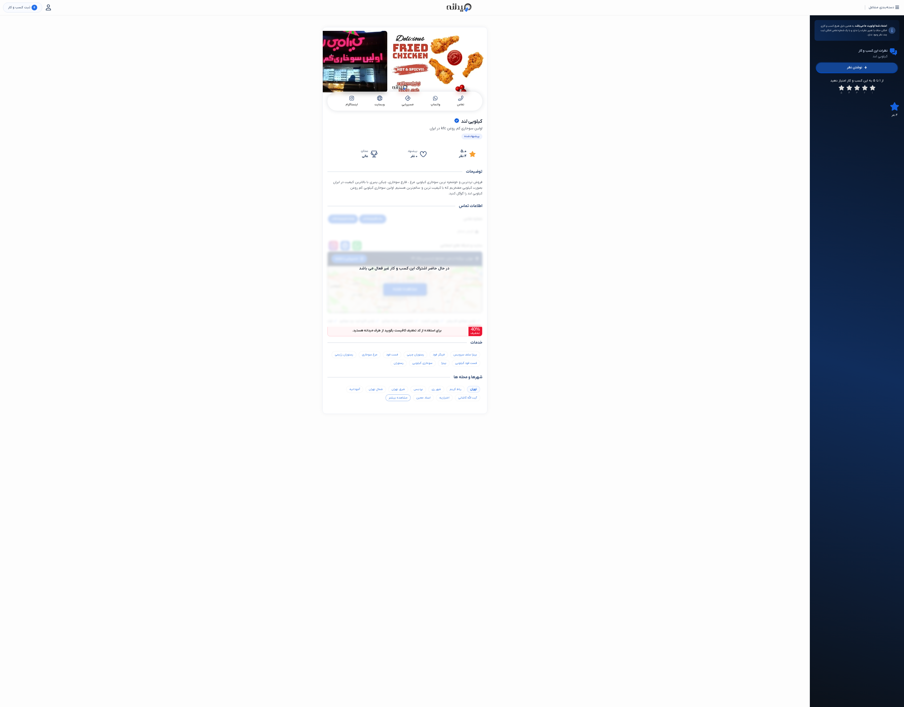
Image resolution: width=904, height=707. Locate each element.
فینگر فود (438, 355)
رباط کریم (455, 389)
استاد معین (423, 398)
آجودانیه (354, 389)
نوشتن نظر (857, 68)
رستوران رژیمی (344, 355)
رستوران (399, 363)
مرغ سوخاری (369, 355)
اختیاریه (444, 398)
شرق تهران (398, 389)
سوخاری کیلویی (422, 363)
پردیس (418, 389)
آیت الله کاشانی (467, 398)
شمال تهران (376, 389)
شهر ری (436, 389)
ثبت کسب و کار (22, 8)
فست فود (392, 355)
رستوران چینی (415, 355)
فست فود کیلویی (466, 363)
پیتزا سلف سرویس (465, 355)
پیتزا (443, 363)
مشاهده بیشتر (398, 398)
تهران (473, 389)
